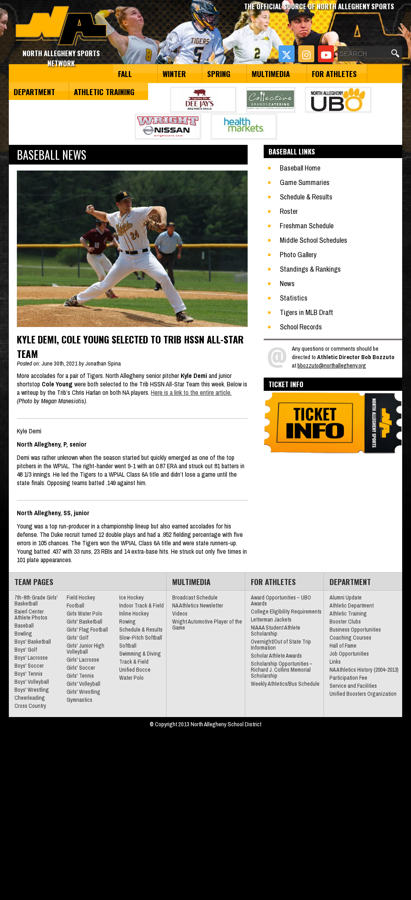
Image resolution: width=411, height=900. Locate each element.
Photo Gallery (298, 255)
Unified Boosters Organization (363, 693)
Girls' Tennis (80, 675)
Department (34, 91)
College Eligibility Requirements (286, 611)
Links (335, 661)
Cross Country (30, 705)
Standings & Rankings (310, 269)
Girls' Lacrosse (83, 659)
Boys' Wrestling (31, 689)
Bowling (23, 633)
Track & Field (134, 661)
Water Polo (131, 677)
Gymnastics (79, 699)
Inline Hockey (134, 613)
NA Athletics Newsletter (197, 605)
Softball (127, 645)
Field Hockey (81, 597)
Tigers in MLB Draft (306, 312)
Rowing (127, 621)
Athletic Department (352, 605)
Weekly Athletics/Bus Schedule (285, 683)
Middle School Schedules (313, 240)
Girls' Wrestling (83, 691)
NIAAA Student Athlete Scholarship (275, 630)
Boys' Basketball (32, 641)
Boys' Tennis (28, 673)
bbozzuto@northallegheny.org (331, 365)
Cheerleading (29, 697)
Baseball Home (300, 168)
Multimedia (271, 73)
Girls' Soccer (81, 667)
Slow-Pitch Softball (140, 637)
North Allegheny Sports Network (61, 26)
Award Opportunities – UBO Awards (281, 600)
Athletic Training (104, 91)
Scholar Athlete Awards (276, 655)
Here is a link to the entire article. (191, 392)
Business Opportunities (355, 629)
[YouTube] (326, 53)
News (287, 283)
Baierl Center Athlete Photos (30, 614)
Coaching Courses (350, 637)
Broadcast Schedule (195, 597)
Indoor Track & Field (141, 605)
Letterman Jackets (271, 619)
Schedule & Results (306, 197)
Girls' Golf (77, 637)
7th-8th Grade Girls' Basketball (36, 600)
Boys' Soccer (29, 665)
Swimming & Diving (140, 653)
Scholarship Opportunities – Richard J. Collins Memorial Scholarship (282, 669)
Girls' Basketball (84, 621)
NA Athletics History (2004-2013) (364, 669)
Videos (179, 613)
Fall (125, 73)
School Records (301, 327)
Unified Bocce (135, 669)
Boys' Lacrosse (31, 657)
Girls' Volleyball (83, 683)
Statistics (293, 298)
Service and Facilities (353, 685)
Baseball (24, 625)
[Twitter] (287, 53)
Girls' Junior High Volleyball (85, 648)
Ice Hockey (131, 597)
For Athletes (334, 73)
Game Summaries (305, 182)
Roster (289, 211)
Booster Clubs (345, 621)
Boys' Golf (25, 649)
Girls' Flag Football (87, 629)
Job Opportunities (349, 653)
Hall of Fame (343, 645)
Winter (174, 73)
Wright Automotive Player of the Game (207, 624)
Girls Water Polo (84, 613)
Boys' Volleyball (31, 681)
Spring (218, 73)
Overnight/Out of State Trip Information (281, 644)
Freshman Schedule (307, 226)
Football (75, 605)
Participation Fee (348, 677)
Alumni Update (346, 597)
